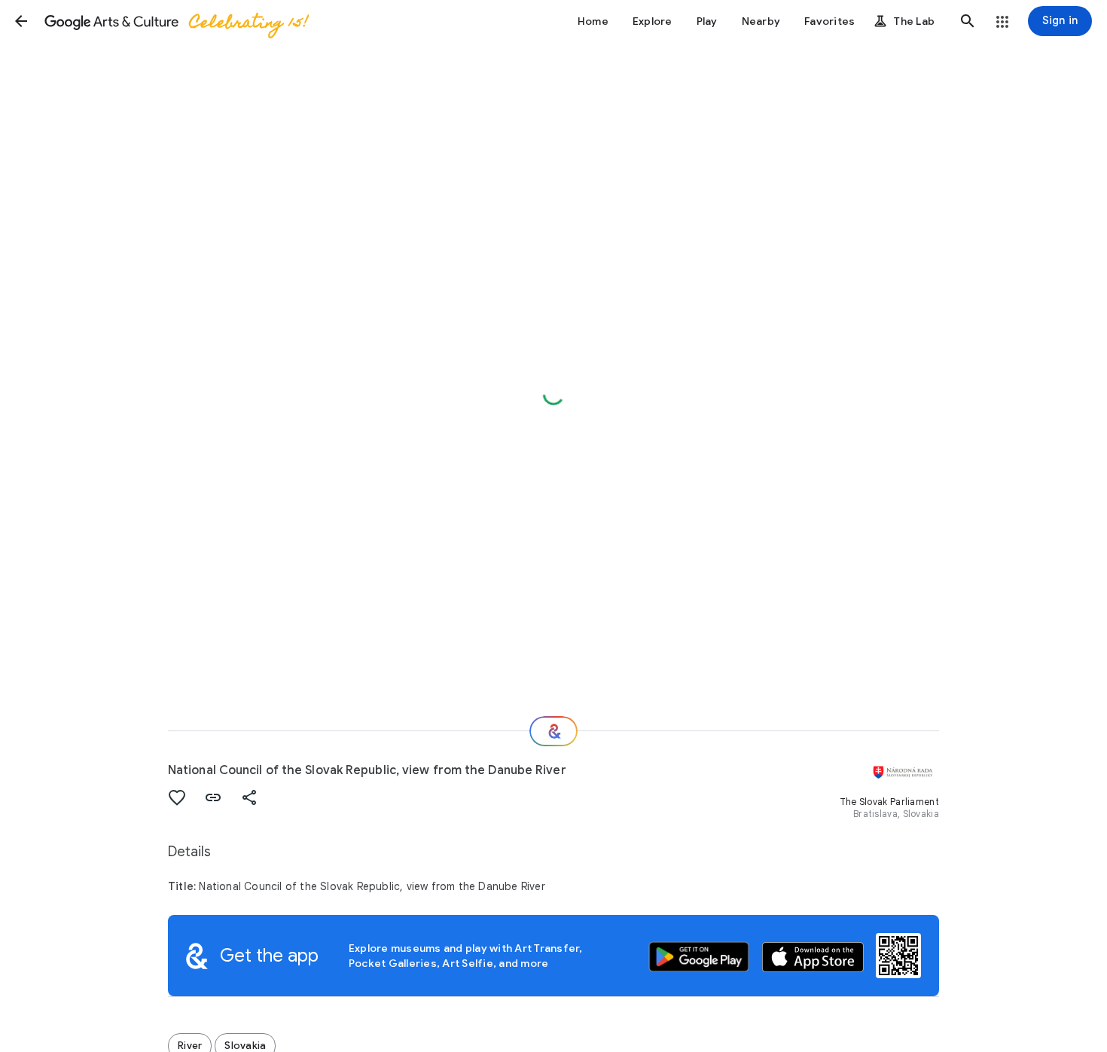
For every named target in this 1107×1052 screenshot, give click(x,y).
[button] (21, 21)
